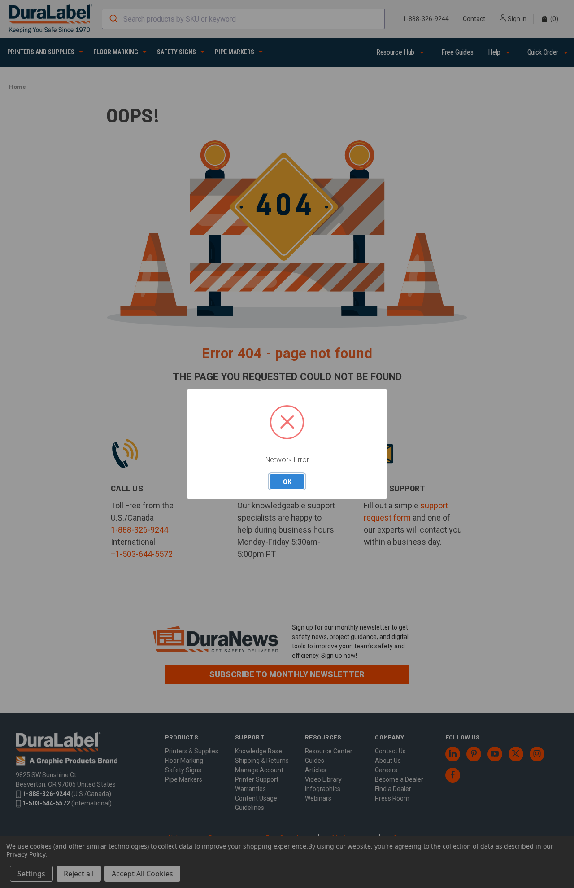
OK (287, 481)
